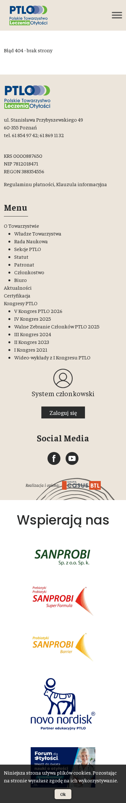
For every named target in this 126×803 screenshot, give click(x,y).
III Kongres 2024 (32, 334)
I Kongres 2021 (30, 349)
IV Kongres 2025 (32, 318)
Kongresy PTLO (20, 303)
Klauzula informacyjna (81, 184)
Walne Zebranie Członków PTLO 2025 (57, 326)
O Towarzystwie (21, 225)
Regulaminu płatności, (29, 184)
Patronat (24, 264)
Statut (21, 256)
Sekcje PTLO (27, 249)
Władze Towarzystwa (37, 233)
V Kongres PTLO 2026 (38, 310)
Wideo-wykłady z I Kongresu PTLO (52, 357)
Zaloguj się (63, 412)
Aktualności (18, 287)
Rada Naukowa (31, 241)
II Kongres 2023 (31, 341)
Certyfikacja (17, 295)
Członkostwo (29, 272)
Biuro (20, 279)
